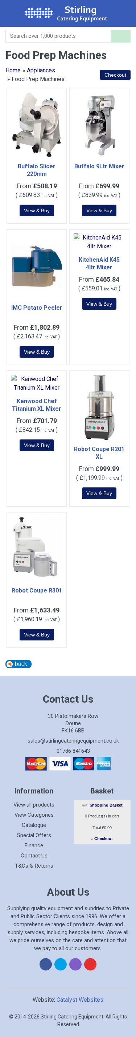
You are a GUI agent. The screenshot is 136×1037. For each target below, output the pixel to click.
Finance (34, 845)
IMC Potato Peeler (36, 307)
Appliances (41, 70)
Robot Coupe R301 (37, 590)
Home (13, 70)
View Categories (34, 815)
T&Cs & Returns (34, 866)
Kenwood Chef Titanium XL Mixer (36, 405)
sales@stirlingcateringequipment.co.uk (73, 740)
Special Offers (34, 835)
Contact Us (34, 855)
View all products (33, 804)
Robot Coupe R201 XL (99, 453)
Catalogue (34, 825)
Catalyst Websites (80, 999)
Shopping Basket (106, 805)
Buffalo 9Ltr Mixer (99, 166)
